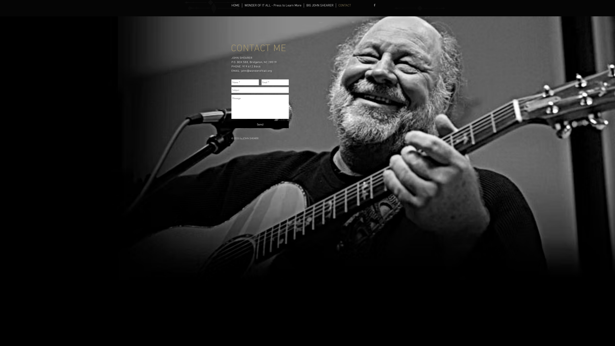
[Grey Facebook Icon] (374, 5)
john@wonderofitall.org (256, 71)
